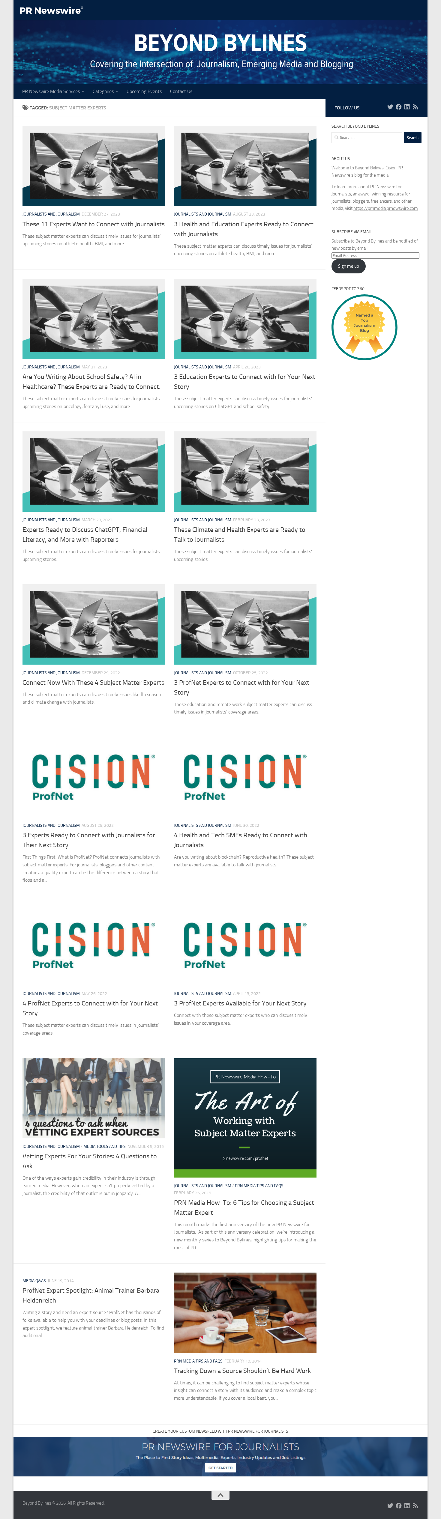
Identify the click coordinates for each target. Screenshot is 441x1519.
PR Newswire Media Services (51, 91)
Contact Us (181, 91)
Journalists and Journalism (51, 214)
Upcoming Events (144, 91)
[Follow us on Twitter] (390, 107)
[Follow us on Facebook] (399, 107)
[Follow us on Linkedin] (407, 107)
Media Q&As (34, 1280)
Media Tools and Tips (104, 1146)
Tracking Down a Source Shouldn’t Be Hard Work (242, 1371)
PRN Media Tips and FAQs (259, 1185)
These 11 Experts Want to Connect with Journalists (93, 224)
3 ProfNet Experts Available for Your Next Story (240, 1003)
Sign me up (348, 266)
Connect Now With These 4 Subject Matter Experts (93, 683)
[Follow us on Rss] (415, 107)
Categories (103, 91)
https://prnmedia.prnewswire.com (385, 208)
